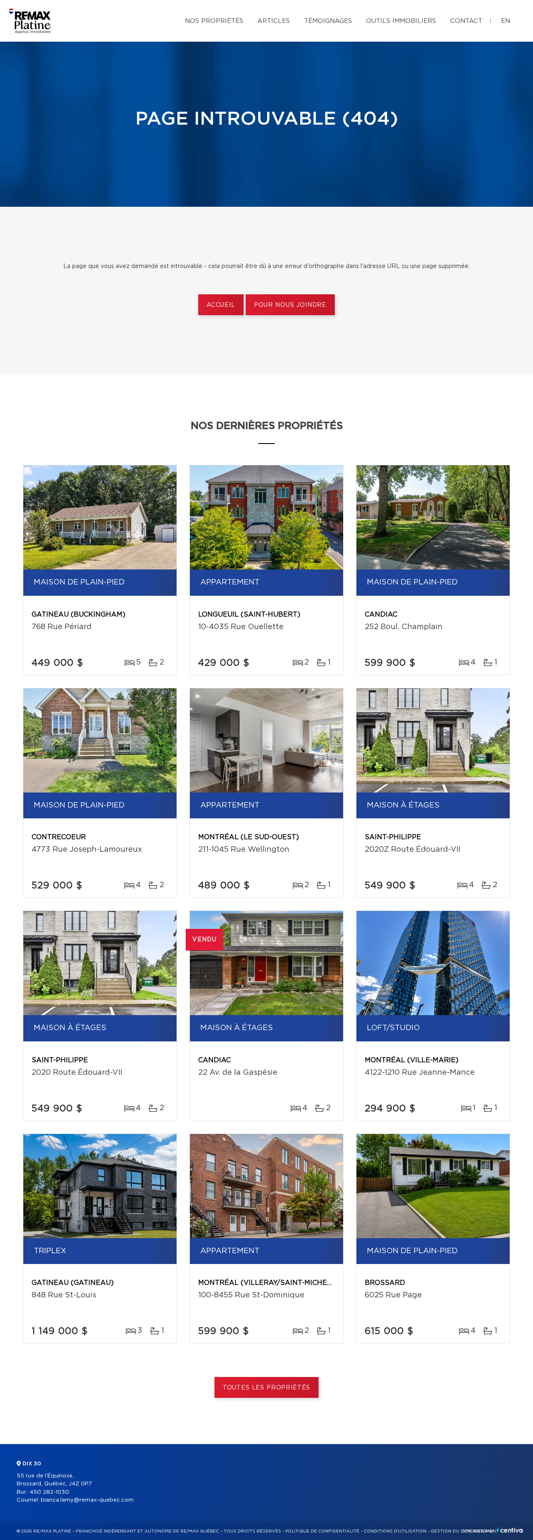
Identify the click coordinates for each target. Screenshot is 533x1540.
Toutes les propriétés (267, 1388)
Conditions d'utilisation (395, 1531)
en (505, 21)
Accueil (221, 305)
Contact (466, 21)
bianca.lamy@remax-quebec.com (87, 1500)
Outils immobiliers (401, 21)
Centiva (509, 1530)
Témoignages (328, 21)
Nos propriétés (214, 21)
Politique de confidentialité (322, 1531)
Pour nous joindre (290, 305)
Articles (273, 21)
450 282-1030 (49, 1492)
